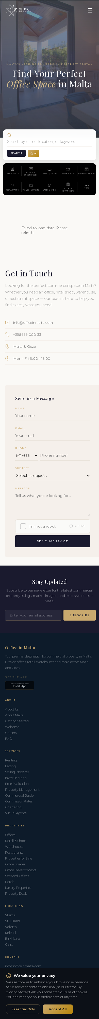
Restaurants (14, 852)
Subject (22, 468)
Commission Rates (18, 801)
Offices (10, 835)
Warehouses (14, 847)
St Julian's (12, 921)
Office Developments (20, 870)
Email (20, 428)
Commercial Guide (19, 795)
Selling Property (17, 772)
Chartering (13, 807)
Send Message (53, 541)
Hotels (9, 882)
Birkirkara (12, 939)
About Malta (14, 715)
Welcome (12, 727)
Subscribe (80, 615)
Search (16, 153)
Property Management (22, 790)
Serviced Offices (17, 876)
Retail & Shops (15, 841)
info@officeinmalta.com (33, 322)
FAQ (8, 739)
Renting (11, 760)
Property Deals (16, 893)
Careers (10, 733)
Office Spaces (15, 864)
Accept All (58, 1009)
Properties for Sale (18, 858)
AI (35, 153)
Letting (10, 766)
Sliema (10, 915)
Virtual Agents (15, 813)
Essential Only (23, 1009)
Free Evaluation (17, 784)
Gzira (9, 944)
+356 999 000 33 (27, 334)
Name (20, 408)
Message (22, 488)
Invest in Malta (16, 778)
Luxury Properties (18, 888)
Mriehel (10, 933)
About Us (12, 709)
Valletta (11, 927)
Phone (21, 448)
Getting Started (17, 721)
